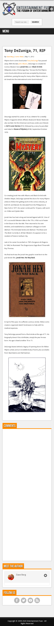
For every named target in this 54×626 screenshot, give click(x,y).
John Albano (23, 64)
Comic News (19, 57)
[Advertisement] (27, 40)
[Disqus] (27, 462)
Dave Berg (10, 57)
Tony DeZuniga (32, 60)
